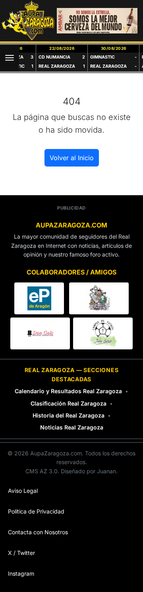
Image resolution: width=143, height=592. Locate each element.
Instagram (21, 573)
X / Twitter (21, 552)
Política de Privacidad (36, 511)
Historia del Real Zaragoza (68, 415)
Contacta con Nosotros (38, 532)
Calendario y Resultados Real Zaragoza (68, 391)
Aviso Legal (23, 490)
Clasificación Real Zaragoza (68, 403)
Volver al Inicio (72, 158)
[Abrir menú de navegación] (9, 58)
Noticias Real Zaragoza (71, 427)
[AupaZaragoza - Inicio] (28, 21)
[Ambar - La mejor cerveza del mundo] (97, 21)
